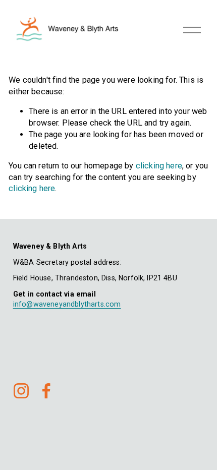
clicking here (159, 165)
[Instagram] (21, 391)
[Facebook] (46, 391)
